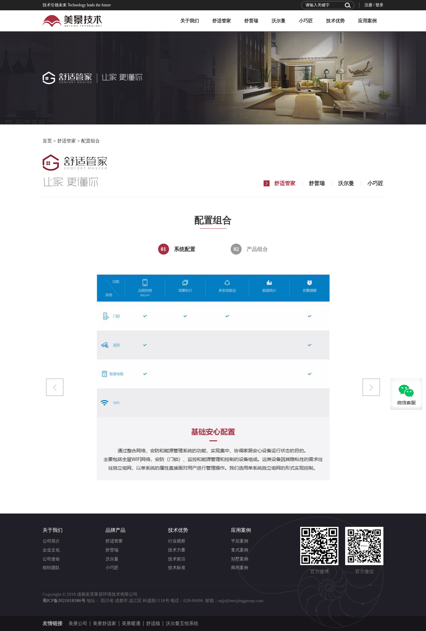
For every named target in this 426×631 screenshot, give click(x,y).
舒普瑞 (251, 20)
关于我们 (189, 20)
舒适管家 (221, 20)
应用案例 (367, 20)
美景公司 (78, 623)
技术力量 (176, 549)
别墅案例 (239, 558)
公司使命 (51, 558)
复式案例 (239, 549)
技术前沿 (176, 558)
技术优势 (335, 20)
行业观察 (176, 540)
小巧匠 (306, 20)
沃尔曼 (279, 20)
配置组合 (90, 140)
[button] (55, 387)
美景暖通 (131, 623)
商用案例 (239, 567)
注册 (368, 5)
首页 (47, 140)
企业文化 (51, 549)
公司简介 (51, 540)
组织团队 (51, 567)
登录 (379, 5)
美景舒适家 (104, 623)
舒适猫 (153, 623)
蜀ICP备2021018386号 (64, 600)
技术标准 (176, 567)
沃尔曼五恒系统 (182, 623)
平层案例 (239, 540)
